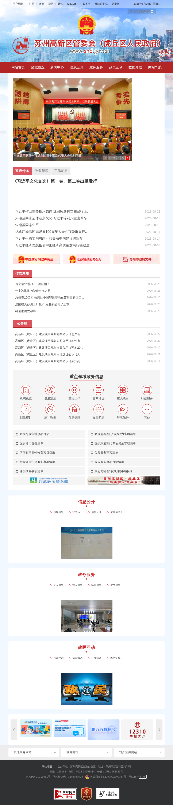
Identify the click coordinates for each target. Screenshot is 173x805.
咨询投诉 (58, 657)
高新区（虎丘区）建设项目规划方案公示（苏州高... (49, 361)
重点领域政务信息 (86, 376)
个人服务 (58, 585)
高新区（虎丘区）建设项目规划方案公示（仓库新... (49, 334)
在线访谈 (96, 657)
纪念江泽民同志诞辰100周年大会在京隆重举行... (51, 231)
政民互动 (116, 67)
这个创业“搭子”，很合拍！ (32, 284)
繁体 (60, 3)
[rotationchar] (86, 119)
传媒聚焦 (22, 273)
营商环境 (98, 398)
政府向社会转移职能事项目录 (114, 471)
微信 (50, 3)
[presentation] (14, 729)
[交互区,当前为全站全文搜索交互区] (141, 11)
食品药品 (98, 417)
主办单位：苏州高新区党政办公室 (77, 766)
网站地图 (47, 766)
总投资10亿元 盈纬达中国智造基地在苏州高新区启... (49, 297)
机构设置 (26, 398)
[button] (152, 11)
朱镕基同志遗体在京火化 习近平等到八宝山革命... (52, 218)
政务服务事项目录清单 (109, 462)
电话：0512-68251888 (82, 771)
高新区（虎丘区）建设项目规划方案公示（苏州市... (49, 340)
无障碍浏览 (101, 3)
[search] (140, 11)
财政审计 (26, 417)
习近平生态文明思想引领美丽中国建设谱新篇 (49, 238)
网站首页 (18, 67)
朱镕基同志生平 (27, 225)
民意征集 (115, 657)
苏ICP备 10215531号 (38, 776)
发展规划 (50, 398)
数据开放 (135, 67)
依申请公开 (116, 512)
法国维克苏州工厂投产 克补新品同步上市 (42, 304)
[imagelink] (65, 794)
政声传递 (22, 171)
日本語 (87, 3)
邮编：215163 (58, 771)
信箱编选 (77, 657)
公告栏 (22, 323)
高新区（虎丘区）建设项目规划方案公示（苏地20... (49, 347)
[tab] (38, 67)
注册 (31, 3)
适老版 (116, 3)
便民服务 (115, 585)
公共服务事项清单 (106, 452)
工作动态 (61, 171)
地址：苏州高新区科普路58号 (114, 766)
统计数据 (50, 417)
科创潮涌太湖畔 (25, 311)
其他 (147, 417)
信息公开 (77, 67)
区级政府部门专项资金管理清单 (115, 443)
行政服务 (147, 398)
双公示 (76, 512)
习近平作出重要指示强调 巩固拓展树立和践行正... (52, 211)
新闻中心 (57, 67)
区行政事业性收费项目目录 (37, 452)
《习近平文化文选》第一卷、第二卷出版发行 (55, 181)
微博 (41, 3)
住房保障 (74, 417)
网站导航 (155, 67)
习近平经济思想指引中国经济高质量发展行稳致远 (52, 245)
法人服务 (77, 585)
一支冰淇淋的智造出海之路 (33, 290)
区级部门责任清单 (31, 443)
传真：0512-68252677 (110, 771)
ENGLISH (72, 3)
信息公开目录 (97, 512)
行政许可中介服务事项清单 (37, 462)
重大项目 (123, 398)
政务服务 (96, 67)
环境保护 (123, 417)
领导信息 (58, 512)
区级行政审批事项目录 (34, 434)
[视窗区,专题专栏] (86, 729)
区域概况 (38, 67)
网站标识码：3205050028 (68, 776)
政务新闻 (41, 171)
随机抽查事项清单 (31, 471)
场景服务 (96, 585)
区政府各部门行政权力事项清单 (115, 434)
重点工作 (74, 398)
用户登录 (18, 3)
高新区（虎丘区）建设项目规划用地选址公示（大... (49, 354)
